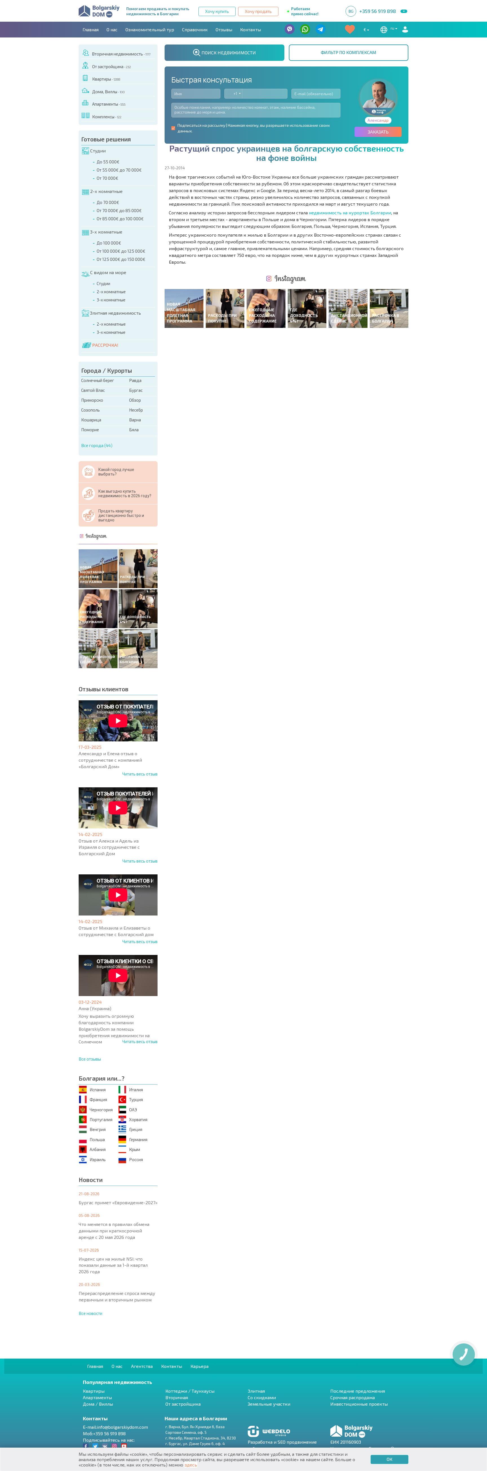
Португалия (101, 1119)
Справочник (195, 29)
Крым (134, 1149)
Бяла (134, 429)
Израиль (98, 1159)
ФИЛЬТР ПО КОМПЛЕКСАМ (348, 52)
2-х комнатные (106, 191)
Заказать (378, 131)
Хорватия (138, 1119)
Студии (98, 150)
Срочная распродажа (352, 1397)
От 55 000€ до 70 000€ (119, 169)
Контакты (250, 29)
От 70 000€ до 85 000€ (119, 210)
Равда (135, 380)
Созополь (90, 409)
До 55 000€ (108, 161)
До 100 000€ (109, 242)
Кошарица (91, 419)
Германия (138, 1139)
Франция (98, 1099)
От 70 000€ (107, 178)
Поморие (90, 429)
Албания (98, 1149)
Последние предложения (357, 1391)
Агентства (142, 1366)
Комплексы (106, 116)
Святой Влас (93, 390)
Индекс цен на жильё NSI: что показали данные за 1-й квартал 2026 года (113, 1265)
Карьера (200, 1366)
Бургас (136, 390)
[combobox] (233, 94)
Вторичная (176, 1397)
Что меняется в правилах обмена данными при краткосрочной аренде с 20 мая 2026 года (114, 1230)
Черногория (101, 1109)
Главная (91, 29)
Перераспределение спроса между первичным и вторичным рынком (117, 1296)
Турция (136, 1099)
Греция (135, 1129)
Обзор (135, 400)
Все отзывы (90, 1058)
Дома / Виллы (98, 1403)
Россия (136, 1159)
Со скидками (262, 1397)
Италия (136, 1089)
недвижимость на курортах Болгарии (350, 212)
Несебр (136, 409)
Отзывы (224, 29)
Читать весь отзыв (140, 773)
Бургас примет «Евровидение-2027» (118, 1202)
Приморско (92, 400)
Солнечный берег (97, 380)
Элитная (256, 1391)
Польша (97, 1139)
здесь (191, 1464)
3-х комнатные (106, 231)
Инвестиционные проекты (359, 1403)
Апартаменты (108, 103)
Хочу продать (258, 11)
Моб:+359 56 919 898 (104, 1433)
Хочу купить (217, 11)
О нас (112, 29)
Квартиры (106, 78)
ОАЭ (133, 1109)
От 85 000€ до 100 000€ (120, 218)
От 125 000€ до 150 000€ (121, 259)
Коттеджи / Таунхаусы (189, 1391)
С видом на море (108, 272)
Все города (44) (96, 445)
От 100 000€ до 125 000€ (121, 251)
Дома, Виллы (108, 91)
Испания (98, 1089)
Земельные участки (269, 1403)
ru (393, 28)
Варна (135, 419)
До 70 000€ (108, 202)
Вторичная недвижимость (121, 53)
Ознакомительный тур (149, 29)
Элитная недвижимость (115, 312)
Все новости (90, 1313)
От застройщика (111, 66)
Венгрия (98, 1129)
